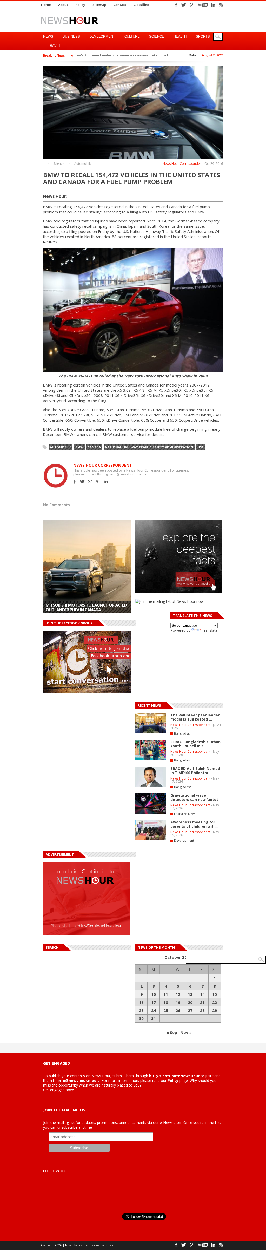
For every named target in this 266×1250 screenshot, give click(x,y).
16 (141, 1002)
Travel (54, 46)
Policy (80, 4)
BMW (79, 447)
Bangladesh (182, 733)
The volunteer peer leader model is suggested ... (195, 717)
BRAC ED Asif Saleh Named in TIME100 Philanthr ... (195, 770)
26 (178, 1010)
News (48, 36)
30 (141, 1018)
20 (190, 1002)
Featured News (185, 813)
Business (71, 36)
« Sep (172, 1032)
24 (153, 1010)
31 (153, 1018)
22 (214, 1002)
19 (178, 1002)
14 (202, 994)
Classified (141, 4)
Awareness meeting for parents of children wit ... (194, 824)
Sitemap (99, 4)
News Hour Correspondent (183, 163)
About (63, 4)
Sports (203, 36)
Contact (120, 4)
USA (200, 447)
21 (202, 1002)
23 (141, 1010)
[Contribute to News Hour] (86, 933)
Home (46, 4)
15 (214, 994)
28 (202, 1010)
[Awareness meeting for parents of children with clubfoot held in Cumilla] (150, 839)
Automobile (83, 163)
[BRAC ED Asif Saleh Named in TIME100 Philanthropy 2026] (150, 786)
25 (165, 1010)
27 (190, 1010)
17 (153, 1002)
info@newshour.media (79, 1080)
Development (102, 36)
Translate (210, 630)
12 (178, 994)
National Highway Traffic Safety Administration (149, 447)
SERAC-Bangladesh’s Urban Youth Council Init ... (195, 743)
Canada (94, 447)
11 (165, 994)
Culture (132, 36)
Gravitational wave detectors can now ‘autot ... (196, 797)
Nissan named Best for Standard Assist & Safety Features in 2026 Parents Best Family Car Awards (86, 605)
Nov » (186, 1032)
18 (165, 1002)
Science (156, 36)
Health (180, 36)
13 (190, 994)
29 (214, 1010)
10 (153, 994)
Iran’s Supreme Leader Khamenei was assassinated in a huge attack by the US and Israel (147, 55)
